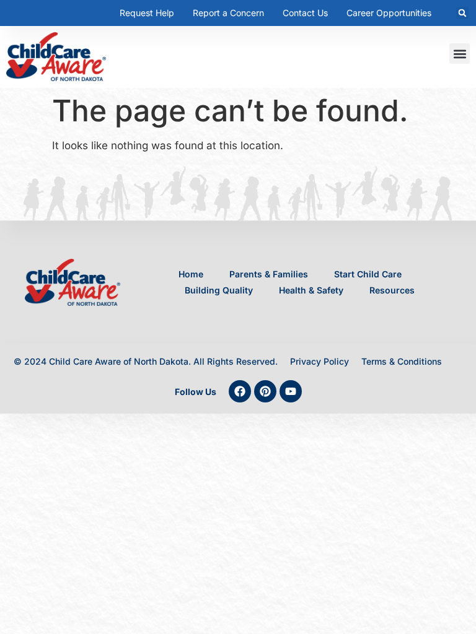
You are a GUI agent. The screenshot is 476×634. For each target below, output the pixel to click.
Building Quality (219, 290)
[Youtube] (291, 391)
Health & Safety (311, 290)
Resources (392, 290)
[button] (462, 13)
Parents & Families (268, 274)
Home (190, 274)
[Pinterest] (265, 391)
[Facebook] (240, 391)
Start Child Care (368, 274)
